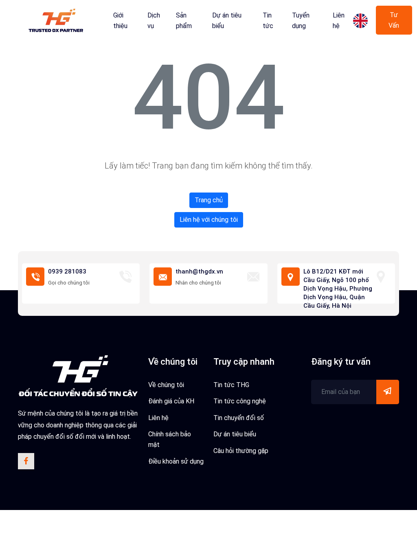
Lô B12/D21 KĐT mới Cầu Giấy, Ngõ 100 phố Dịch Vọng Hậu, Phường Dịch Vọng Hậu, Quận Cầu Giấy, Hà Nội (337, 288)
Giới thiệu (120, 20)
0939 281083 (67, 271)
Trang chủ (209, 200)
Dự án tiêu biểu (226, 20)
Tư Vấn (393, 20)
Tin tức (268, 20)
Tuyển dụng (300, 20)
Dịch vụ (153, 20)
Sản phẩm (184, 20)
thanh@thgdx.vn (199, 271)
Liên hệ (339, 20)
